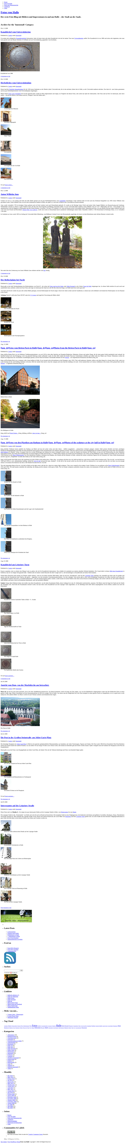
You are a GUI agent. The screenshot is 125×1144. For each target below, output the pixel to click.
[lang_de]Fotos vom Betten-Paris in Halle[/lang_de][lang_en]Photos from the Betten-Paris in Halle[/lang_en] (48, 348)
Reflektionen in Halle (13, 935)
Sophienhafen (50, 1027)
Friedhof (39, 1025)
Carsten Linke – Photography (15, 1014)
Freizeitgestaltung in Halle (14, 1041)
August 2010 (10, 1091)
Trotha (9, 1068)
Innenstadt (18, 35)
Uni (74, 1027)
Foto (31, 1026)
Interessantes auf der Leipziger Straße (17, 805)
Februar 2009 (11, 1094)
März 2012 (10, 1083)
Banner (9, 1115)
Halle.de (9, 1001)
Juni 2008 (10, 1106)
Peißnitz (21, 1027)
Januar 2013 (10, 1082)
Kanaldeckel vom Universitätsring (16, 32)
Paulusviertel (10, 1059)
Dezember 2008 (11, 1097)
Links (5, 8)
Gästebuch (7, 6)
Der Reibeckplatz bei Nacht (13, 280)
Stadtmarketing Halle (13, 1007)
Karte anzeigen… (9, 675)
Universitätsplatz (78, 38)
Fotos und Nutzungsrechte (11, 5)
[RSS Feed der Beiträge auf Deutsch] (10, 963)
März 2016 (10, 1077)
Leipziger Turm (89, 575)
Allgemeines (10, 1035)
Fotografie (10, 1039)
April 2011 (10, 1088)
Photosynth (25, 1027)
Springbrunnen (55, 1027)
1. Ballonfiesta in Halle (13, 936)
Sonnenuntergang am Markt (14, 939)
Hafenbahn (10, 1044)
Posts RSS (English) (12, 949)
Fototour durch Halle (13, 933)
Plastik (28, 1027)
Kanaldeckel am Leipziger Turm (15, 565)
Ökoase (67, 357)
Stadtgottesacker (61, 1027)
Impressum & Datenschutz (14, 1122)
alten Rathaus (4, 452)
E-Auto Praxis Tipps (12, 1016)
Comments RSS (11, 951)
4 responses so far (5, 76)
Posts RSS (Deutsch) (13, 948)
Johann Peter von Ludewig (29, 209)
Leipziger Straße (99, 1025)
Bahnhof (10, 1025)
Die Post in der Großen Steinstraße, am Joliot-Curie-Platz (26, 737)
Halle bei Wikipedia (12, 996)
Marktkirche (6, 1027)
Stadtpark (66, 1027)
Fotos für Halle (8, 3)
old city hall (37, 461)
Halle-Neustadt (71, 286)
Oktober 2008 (11, 1100)
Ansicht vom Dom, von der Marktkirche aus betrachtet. (25, 685)
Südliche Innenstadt (12, 1067)
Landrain (9, 1056)
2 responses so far (5, 187)
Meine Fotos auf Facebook (14, 1004)
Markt (74, 812)
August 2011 (10, 1086)
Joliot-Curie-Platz (21, 744)
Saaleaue (9, 1065)
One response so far (6, 907)
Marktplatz (11, 1027)
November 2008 (11, 1098)
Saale (46, 1027)
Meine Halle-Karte (12, 1005)
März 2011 (10, 1089)
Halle (58, 1025)
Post (30, 1027)
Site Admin (4, 1142)
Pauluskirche (17, 1027)
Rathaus (33, 1027)
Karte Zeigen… (14, 433)
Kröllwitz (93, 1025)
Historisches (10, 1051)
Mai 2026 (10, 1075)
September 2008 (11, 1101)
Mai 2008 (10, 1108)
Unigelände (62, 200)
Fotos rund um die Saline (57, 286)
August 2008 (10, 1103)
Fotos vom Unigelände (14, 93)
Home (5, 2)
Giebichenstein (11, 1042)
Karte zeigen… (9, 185)
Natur (14, 1027)
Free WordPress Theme (14, 1142)
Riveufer (42, 1027)
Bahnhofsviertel (11, 1036)
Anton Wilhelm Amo (10, 194)
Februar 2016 (11, 1078)
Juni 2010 (10, 1092)
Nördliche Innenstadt (13, 1058)
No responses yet (5, 341)
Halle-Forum (10, 998)
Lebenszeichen (11, 932)
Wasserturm (84, 1027)
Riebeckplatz (64, 812)
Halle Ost (10, 1045)
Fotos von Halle (10, 12)
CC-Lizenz (33, 295)
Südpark (69, 1027)
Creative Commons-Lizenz (35, 1134)
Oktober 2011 (11, 1085)
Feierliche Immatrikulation (16, 89)
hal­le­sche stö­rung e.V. (13, 995)
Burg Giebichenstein (18, 455)
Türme (72, 1027)
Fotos (34, 1025)
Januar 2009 (10, 1095)
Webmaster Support (12, 1017)
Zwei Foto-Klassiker (13, 938)
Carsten (10, 35)
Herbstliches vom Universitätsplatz (16, 83)
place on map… (36, 433)
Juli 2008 (9, 1104)
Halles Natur (10, 1050)
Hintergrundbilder (12, 1121)
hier (45, 270)
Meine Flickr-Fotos (12, 1002)
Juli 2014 (9, 1080)
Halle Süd (10, 1047)
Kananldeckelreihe (21, 38)
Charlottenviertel (11, 1038)
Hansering (68, 816)
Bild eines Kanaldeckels (116, 571)
